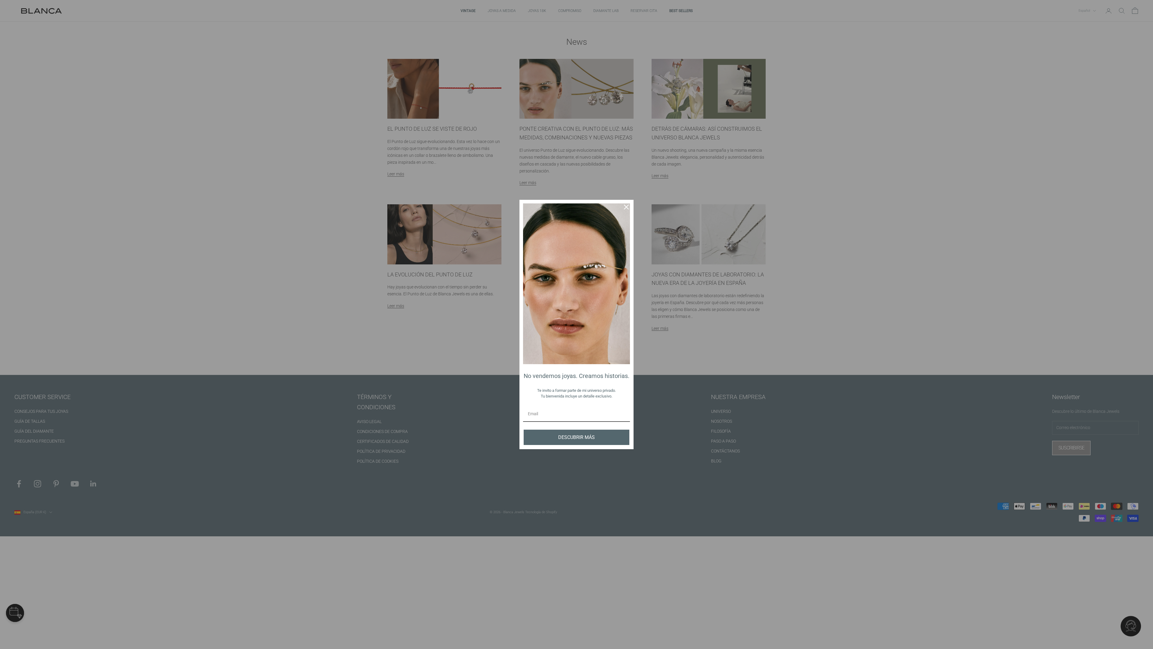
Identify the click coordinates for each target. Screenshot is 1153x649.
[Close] (626, 207)
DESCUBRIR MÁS (576, 437)
